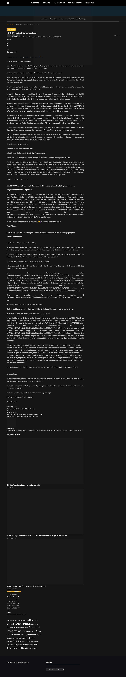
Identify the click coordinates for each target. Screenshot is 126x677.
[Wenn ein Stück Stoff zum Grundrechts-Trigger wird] (45, 562)
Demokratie (24, 620)
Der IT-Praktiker (75, 3)
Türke (9, 648)
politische (29, 641)
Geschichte (25, 627)
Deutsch (33, 620)
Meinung (25, 635)
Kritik (33, 631)
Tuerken (30, 645)
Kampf (30, 631)
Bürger (14, 620)
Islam (25, 631)
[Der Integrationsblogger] (63, 35)
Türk (35, 644)
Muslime (32, 637)
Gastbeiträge (59, 3)
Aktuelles (44, 19)
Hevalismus (10, 428)
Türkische (29, 648)
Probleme (35, 641)
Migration (17, 638)
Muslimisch (10, 641)
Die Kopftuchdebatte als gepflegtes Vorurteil (23, 485)
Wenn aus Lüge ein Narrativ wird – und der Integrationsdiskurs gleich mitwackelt (37, 536)
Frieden (20, 627)
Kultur (38, 631)
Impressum (89, 3)
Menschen (31, 634)
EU (37, 624)
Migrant (39, 635)
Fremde (9, 409)
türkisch (22, 648)
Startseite (35, 3)
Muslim (25, 638)
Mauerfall (15, 409)
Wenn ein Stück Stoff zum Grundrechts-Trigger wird (26, 586)
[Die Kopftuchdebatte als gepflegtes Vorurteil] (45, 461)
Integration (53, 19)
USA (35, 648)
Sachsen (32, 409)
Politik (61, 19)
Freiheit (15, 627)
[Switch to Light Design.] (115, 35)
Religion (10, 645)
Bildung (9, 620)
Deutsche (11, 624)
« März (9, 612)
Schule (14, 645)
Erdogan (33, 624)
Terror (24, 645)
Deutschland (23, 623)
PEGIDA (27, 409)
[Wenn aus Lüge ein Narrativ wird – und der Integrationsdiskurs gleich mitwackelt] (45, 511)
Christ (18, 620)
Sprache (19, 645)
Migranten (10, 638)
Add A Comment (14, 591)
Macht (13, 635)
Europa (10, 627)
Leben (9, 635)
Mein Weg (46, 3)
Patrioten (21, 409)
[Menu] (8, 3)
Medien (19, 634)
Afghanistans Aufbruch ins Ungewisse (26, 416)
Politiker (22, 641)
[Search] (118, 35)
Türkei (15, 647)
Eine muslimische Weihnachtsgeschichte (30, 414)
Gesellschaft (70, 19)
